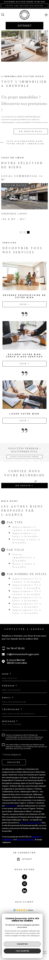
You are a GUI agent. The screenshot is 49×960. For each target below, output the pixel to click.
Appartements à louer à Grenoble (25, 535)
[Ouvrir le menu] (46, 14)
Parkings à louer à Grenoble (26, 541)
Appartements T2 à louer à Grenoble (26, 605)
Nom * (6, 674)
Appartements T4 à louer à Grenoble (26, 611)
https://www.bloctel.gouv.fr (30, 822)
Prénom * (9, 686)
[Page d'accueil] (24, 15)
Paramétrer (22, 944)
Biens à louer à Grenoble (24, 565)
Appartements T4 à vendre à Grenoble (26, 593)
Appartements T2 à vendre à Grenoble (26, 580)
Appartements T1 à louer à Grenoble (26, 599)
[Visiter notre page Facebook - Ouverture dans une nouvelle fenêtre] (24, 876)
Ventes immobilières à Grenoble (23, 557)
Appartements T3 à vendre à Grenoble (26, 586)
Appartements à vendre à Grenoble (26, 528)
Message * (10, 721)
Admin (42, 953)
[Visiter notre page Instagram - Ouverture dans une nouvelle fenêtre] (24, 883)
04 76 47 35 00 (15, 648)
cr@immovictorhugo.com (23, 654)
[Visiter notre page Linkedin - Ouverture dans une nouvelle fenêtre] (24, 890)
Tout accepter (22, 951)
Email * (8, 698)
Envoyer (13, 762)
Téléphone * (12, 709)
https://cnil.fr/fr (11, 805)
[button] (20, 232)
